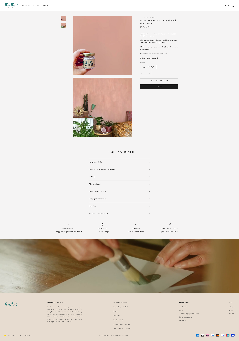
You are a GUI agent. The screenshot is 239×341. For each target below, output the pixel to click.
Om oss (45, 5)
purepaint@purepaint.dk (121, 324)
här (157, 58)
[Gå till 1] (63, 18)
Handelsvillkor (184, 307)
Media (181, 310)
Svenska (27, 335)
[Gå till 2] (63, 25)
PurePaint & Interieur (149, 17)
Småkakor (182, 320)
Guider (36, 5)
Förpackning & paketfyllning (189, 314)
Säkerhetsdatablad (185, 317)
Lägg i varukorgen (159, 81)
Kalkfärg (26, 5)
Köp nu (159, 86)
